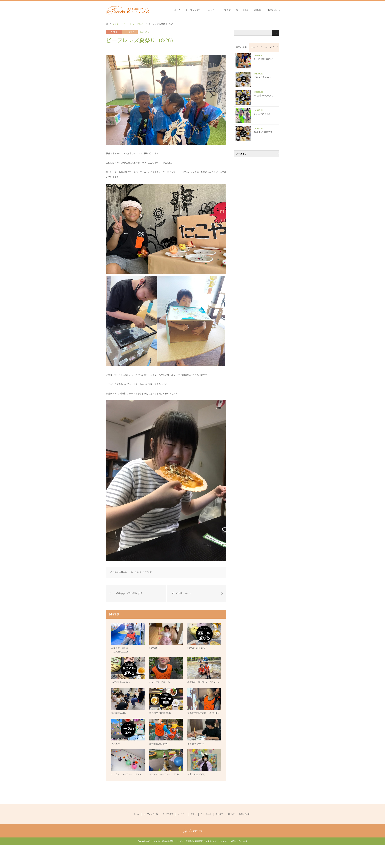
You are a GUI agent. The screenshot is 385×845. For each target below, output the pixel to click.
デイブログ (129, 32)
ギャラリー (213, 10)
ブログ (227, 10)
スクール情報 (242, 10)
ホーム (177, 10)
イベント (114, 32)
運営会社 (258, 10)
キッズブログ (271, 47)
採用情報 (231, 814)
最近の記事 (241, 47)
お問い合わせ (274, 10)
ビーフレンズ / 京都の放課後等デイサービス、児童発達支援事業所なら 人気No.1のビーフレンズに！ (189, 841)
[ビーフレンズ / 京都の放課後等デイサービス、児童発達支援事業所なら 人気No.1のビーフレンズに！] (127, 10)
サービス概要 (167, 814)
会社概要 (219, 814)
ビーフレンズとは (194, 10)
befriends (123, 572)
